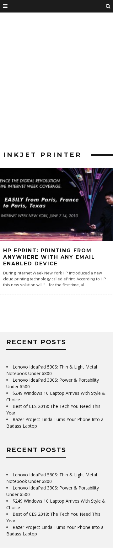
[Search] (108, 6)
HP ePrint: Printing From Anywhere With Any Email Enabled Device (49, 257)
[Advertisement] (56, 84)
